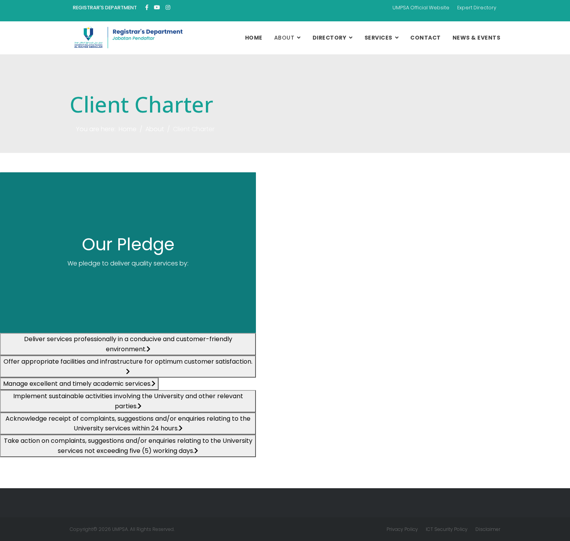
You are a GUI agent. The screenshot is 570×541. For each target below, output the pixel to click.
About (284, 38)
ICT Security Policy (447, 529)
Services (378, 38)
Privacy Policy (402, 529)
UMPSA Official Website (420, 7)
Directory (330, 38)
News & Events (477, 38)
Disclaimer (487, 529)
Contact (425, 38)
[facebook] (147, 7)
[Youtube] (157, 7)
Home (254, 38)
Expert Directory (476, 7)
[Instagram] (168, 7)
